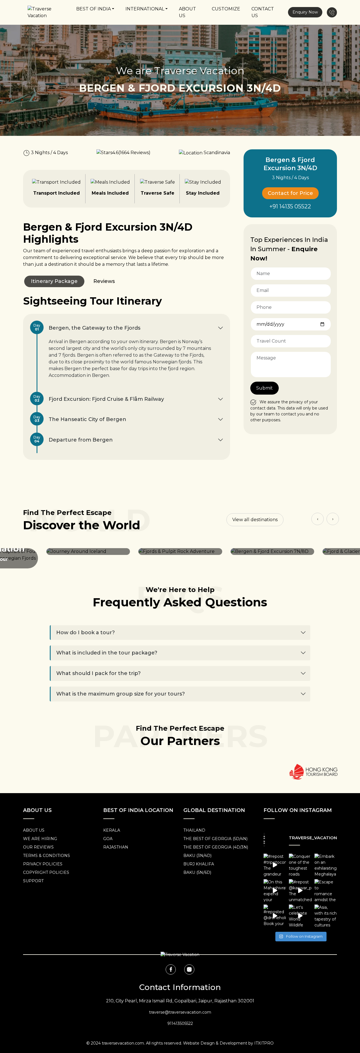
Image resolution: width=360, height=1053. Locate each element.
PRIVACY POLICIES (42, 864)
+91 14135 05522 (290, 206)
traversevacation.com (123, 1043)
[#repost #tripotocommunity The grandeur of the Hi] (275, 865)
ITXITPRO (264, 1043)
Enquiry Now (305, 12)
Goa (107, 838)
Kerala (111, 830)
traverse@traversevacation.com (180, 1012)
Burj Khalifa (198, 864)
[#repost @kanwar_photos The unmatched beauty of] (300, 890)
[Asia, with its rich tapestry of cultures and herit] (325, 915)
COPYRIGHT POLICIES (46, 872)
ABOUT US (33, 830)
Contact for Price (290, 193)
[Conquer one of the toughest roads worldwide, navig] (300, 865)
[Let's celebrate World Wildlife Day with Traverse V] (300, 915)
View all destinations (255, 519)
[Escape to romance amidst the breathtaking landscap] (325, 890)
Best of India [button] (93, 9)
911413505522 (180, 1023)
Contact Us (262, 12)
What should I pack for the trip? (98, 673)
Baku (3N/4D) (197, 855)
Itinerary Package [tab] (54, 281)
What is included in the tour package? (106, 653)
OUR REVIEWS (38, 847)
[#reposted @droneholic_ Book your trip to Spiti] (275, 915)
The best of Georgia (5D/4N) (215, 838)
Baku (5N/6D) (197, 872)
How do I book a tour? (85, 632)
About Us (187, 12)
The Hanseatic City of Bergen (81, 419)
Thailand (194, 830)
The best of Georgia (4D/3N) (215, 847)
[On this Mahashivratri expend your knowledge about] (275, 890)
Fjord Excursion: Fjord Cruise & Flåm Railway (100, 398)
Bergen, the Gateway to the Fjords (88, 327)
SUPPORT (33, 880)
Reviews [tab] (104, 281)
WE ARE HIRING (40, 838)
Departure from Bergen (75, 439)
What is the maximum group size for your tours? (120, 694)
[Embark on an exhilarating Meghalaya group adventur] (325, 865)
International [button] (144, 9)
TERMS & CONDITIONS (46, 855)
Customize (226, 9)
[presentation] (317, 519)
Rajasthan (115, 847)
